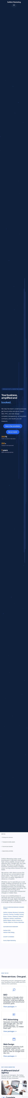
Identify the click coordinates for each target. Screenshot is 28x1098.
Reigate (9, 920)
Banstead (15, 912)
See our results (12, 432)
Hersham (11, 918)
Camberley (21, 912)
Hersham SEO (6, 930)
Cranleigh (16, 914)
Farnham (9, 916)
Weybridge (21, 922)
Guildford (21, 916)
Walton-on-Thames (13, 922)
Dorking (21, 914)
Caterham (5, 914)
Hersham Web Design (8, 932)
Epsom (5, 916)
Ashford (5, 912)
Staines (14, 920)
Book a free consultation (12, 426)
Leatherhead (17, 918)
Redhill (5, 920)
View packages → (9, 1007)
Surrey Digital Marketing (9, 940)
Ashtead (10, 912)
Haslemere (6, 918)
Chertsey (11, 914)
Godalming (15, 916)
